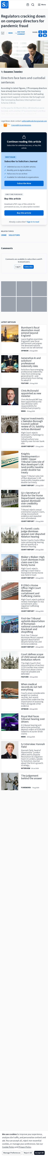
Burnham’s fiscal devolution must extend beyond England (30, 332)
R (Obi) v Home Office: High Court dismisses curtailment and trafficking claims (31, 591)
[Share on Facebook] (40, 35)
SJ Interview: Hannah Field (33, 745)
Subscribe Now (24, 183)
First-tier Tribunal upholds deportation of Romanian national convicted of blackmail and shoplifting (33, 625)
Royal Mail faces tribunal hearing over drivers (33, 719)
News (10, 33)
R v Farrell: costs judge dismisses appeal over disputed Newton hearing (33, 533)
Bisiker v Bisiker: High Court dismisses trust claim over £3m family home (33, 561)
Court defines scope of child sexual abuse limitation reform (32, 657)
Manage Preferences (11, 1153)
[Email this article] (45, 35)
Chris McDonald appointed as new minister (31, 393)
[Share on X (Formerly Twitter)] (45, 31)
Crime (4, 235)
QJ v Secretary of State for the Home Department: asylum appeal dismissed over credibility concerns (32, 499)
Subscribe (28, 266)
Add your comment (21, 33)
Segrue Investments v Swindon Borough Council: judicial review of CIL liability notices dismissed (32, 424)
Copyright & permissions (21, 125)
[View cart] (27, 4)
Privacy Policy (25, 1147)
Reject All (28, 1153)
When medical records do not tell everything (31, 687)
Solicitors (14, 235)
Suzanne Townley (13, 71)
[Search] (32, 4)
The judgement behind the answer (31, 777)
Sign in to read (33, 222)
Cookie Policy (8, 1147)
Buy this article (24, 212)
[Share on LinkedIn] (40, 31)
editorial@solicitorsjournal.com (34, 121)
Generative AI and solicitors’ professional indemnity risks (31, 362)
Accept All (39, 1153)
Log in (18, 266)
